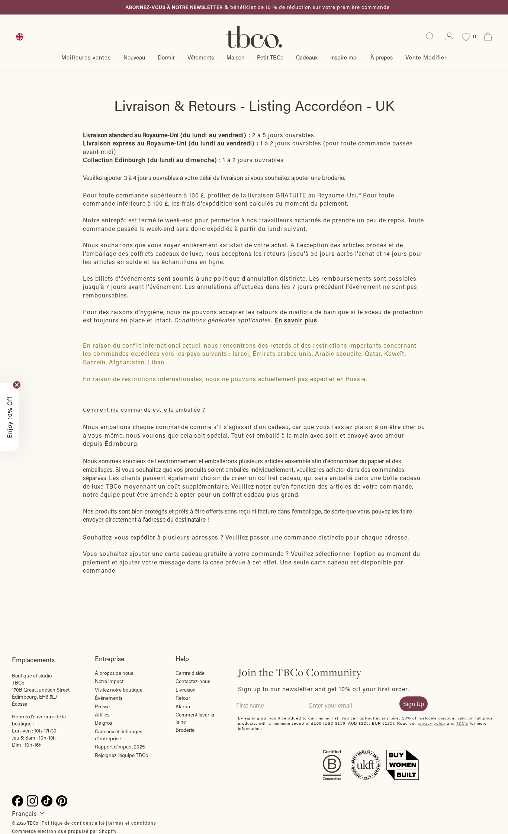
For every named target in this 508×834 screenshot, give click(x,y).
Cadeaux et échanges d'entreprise (118, 735)
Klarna (183, 706)
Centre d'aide (190, 673)
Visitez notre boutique (118, 689)
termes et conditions (132, 823)
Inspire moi (344, 57)
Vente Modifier (426, 57)
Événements (108, 698)
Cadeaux (307, 57)
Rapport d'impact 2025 (120, 746)
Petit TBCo (270, 57)
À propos (381, 57)
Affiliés (102, 714)
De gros (103, 722)
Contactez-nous (193, 681)
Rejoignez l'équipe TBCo (121, 755)
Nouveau (134, 57)
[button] (9, 417)
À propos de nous (114, 673)
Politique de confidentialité (73, 823)
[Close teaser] (16, 385)
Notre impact (109, 681)
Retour (183, 698)
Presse (102, 706)
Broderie (185, 730)
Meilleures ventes (86, 57)
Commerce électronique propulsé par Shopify (64, 831)
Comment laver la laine (195, 718)
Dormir (166, 57)
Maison (235, 57)
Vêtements (200, 57)
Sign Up (413, 704)
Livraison (186, 689)
